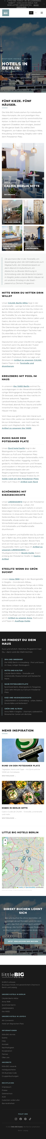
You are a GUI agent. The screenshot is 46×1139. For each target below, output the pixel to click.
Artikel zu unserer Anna (20, 618)
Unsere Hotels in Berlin (14, 994)
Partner (5, 1054)
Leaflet (20, 887)
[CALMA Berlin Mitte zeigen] (36, 145)
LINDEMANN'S (15, 502)
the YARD (6, 1011)
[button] (29, 859)
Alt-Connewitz (8, 1020)
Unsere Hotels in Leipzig (14, 1016)
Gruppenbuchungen (10, 1076)
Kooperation (7, 1051)
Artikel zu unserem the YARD (16, 428)
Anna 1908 (14, 579)
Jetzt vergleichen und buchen (23, 941)
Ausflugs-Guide (22, 621)
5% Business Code (9, 1073)
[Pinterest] (25, 1119)
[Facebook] (20, 1119)
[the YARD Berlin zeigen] (34, 145)
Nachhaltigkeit (8, 1048)
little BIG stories (8, 1034)
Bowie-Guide (27, 553)
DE (31, 12)
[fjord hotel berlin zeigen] (39, 145)
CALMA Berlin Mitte (18, 303)
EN (36, 12)
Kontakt (5, 1044)
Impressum (6, 1087)
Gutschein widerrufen (11, 1100)
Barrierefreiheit (8, 1103)
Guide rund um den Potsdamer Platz (20, 479)
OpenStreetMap (30, 887)
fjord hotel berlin (16, 448)
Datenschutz (7, 1093)
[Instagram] (16, 1119)
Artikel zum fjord (29, 482)
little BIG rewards (9, 1066)
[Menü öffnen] (41, 12)
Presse (4, 1090)
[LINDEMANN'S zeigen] (41, 145)
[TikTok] (30, 1119)
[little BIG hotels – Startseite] (5, 13)
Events (4, 1038)
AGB (4, 1097)
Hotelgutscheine (9, 1070)
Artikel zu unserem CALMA (27, 360)
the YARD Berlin (21, 386)
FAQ (4, 1041)
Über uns (5, 1057)
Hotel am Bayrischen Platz (13, 1024)
